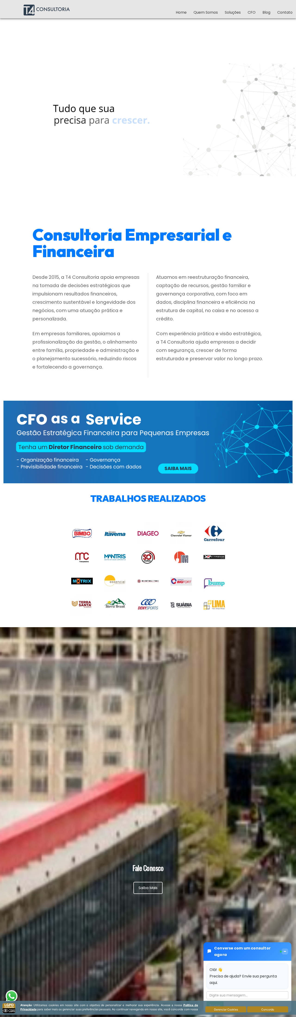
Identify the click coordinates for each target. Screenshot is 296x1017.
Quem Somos (206, 12)
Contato (285, 12)
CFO (252, 12)
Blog (266, 12)
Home (181, 12)
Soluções (233, 12)
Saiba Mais (148, 887)
